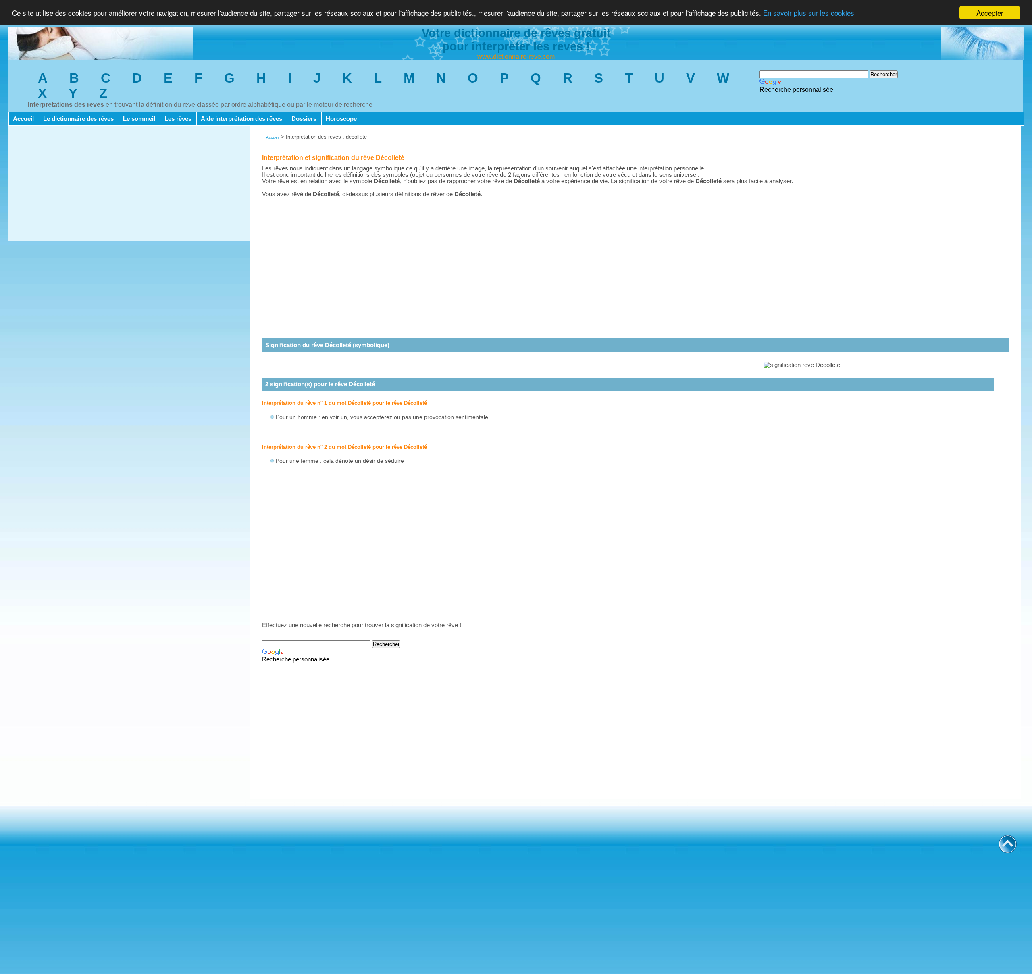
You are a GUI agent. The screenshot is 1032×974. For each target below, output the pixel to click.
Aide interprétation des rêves (241, 119)
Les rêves (177, 119)
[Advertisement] (129, 184)
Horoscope (341, 119)
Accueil (23, 119)
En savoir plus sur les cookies (808, 13)
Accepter (989, 13)
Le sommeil (139, 119)
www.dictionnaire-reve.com (516, 56)
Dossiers (303, 119)
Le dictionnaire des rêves (78, 119)
